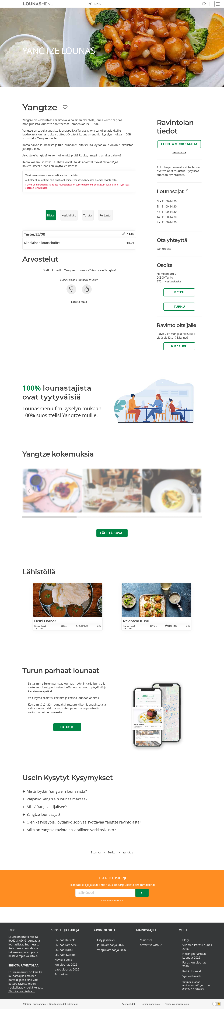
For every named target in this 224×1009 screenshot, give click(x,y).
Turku (179, 306)
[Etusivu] (38, 4)
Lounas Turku (64, 950)
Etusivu (96, 852)
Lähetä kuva (79, 302)
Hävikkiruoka (63, 960)
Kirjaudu (179, 346)
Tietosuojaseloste (115, 900)
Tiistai (50, 215)
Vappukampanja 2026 (111, 950)
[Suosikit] (204, 4)
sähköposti (164, 249)
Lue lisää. (73, 175)
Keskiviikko (69, 215)
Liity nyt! (182, 337)
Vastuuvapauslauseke (177, 1004)
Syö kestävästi (191, 976)
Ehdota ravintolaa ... (21, 991)
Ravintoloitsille (179, 152)
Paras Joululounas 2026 (194, 964)
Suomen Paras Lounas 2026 (197, 947)
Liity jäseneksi (106, 940)
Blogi (185, 940)
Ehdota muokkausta (179, 144)
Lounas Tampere (66, 945)
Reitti (179, 292)
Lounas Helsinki (65, 940)
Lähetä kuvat (112, 533)
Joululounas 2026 (66, 964)
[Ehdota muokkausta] (123, 234)
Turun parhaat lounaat (59, 683)
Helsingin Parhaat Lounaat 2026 (194, 955)
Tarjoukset (62, 974)
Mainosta (146, 940)
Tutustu (67, 727)
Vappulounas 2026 (67, 969)
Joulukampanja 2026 (110, 945)
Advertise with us (151, 945)
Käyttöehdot (128, 1004)
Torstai (87, 215)
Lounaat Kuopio (65, 955)
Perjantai (105, 215)
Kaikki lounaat (191, 971)
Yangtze (128, 852)
